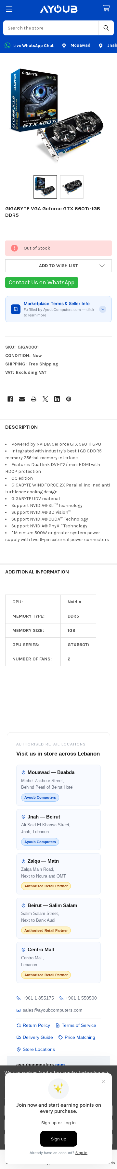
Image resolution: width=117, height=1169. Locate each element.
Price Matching (80, 1037)
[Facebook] (10, 399)
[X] (45, 399)
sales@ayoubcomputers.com (53, 1010)
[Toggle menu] (9, 9)
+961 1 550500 (81, 998)
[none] (58, 115)
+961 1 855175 (38, 998)
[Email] (22, 399)
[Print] (34, 399)
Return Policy (36, 1025)
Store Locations (39, 1049)
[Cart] (107, 9)
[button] (58, 265)
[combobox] (51, 28)
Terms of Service (79, 1025)
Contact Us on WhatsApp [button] (41, 282)
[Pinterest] (69, 399)
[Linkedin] (57, 399)
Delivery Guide (38, 1037)
